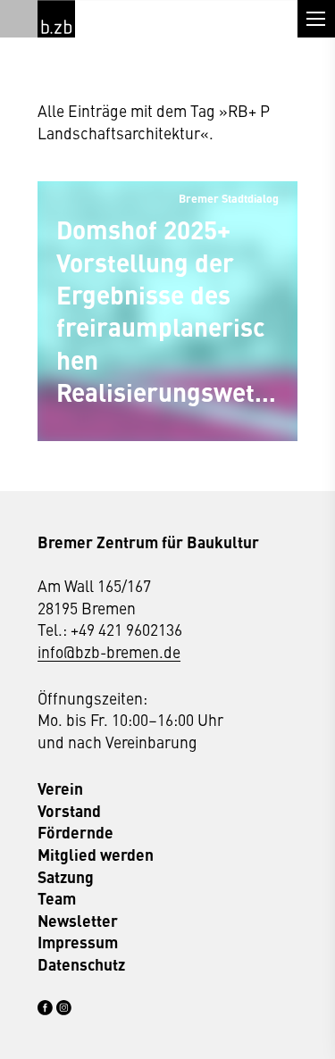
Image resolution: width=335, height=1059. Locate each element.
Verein (60, 788)
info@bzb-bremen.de (109, 651)
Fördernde (75, 832)
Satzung (66, 877)
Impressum (78, 942)
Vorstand (69, 810)
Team (57, 898)
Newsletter (78, 920)
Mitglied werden (96, 854)
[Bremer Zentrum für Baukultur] (56, 19)
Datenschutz (81, 964)
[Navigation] (316, 19)
